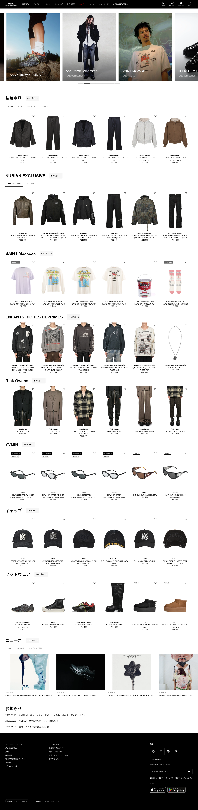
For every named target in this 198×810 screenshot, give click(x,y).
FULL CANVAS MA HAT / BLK (144, 561)
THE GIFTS (71, 4)
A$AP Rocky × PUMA (83, 622)
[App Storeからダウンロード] (158, 790)
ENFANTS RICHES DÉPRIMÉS (53, 233)
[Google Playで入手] (176, 790)
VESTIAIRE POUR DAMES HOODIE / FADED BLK (114, 369)
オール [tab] (10, 106)
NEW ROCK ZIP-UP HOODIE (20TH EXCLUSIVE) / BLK (84, 237)
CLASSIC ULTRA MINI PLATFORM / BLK (145, 626)
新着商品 (25, 4)
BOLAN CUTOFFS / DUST (175, 431)
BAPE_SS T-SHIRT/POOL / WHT (84, 304)
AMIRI (23, 559)
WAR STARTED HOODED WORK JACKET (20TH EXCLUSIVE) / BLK (53, 237)
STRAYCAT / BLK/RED (83, 625)
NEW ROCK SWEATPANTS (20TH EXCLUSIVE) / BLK (114, 237)
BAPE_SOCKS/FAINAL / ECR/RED (175, 304)
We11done (175, 559)
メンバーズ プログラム (13, 744)
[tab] (81, 83)
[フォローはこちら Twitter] (160, 751)
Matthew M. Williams (145, 233)
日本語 (23, 801)
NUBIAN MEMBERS (120, 4)
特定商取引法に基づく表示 (15, 759)
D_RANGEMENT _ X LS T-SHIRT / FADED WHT (144, 369)
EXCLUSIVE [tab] (30, 184)
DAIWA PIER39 (23, 155)
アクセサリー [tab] (45, 106)
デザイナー (37, 4)
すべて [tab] (10, 648)
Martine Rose (114, 559)
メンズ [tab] (20, 106)
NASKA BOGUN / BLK (114, 625)
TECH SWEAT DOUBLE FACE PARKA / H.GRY (145, 159)
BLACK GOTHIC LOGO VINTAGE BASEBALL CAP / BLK (175, 562)
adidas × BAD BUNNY (22, 622)
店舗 (7, 752)
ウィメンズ (59, 4)
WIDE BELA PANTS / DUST (145, 431)
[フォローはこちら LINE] (168, 751)
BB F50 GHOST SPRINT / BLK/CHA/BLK (22, 626)
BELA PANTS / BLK (114, 431)
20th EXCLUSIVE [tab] (14, 184)
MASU (84, 559)
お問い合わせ (54, 759)
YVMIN (22, 493)
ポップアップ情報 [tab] (35, 648)
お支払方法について (56, 748)
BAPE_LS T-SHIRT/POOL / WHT (53, 304)
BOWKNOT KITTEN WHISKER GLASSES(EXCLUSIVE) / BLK (53, 496)
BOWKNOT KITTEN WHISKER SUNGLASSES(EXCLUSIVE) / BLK (23, 496)
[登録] (189, 771)
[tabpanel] (99, 138)
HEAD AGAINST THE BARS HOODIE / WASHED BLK (83, 369)
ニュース (91, 4)
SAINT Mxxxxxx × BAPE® (23, 302)
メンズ (47, 4)
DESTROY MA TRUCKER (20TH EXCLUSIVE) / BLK (23, 562)
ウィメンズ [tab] (31, 106)
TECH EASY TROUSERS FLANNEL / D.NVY (114, 159)
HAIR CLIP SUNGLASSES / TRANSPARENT (175, 496)
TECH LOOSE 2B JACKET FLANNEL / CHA (22, 159)
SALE (81, 4)
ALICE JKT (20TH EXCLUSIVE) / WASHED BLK (23, 237)
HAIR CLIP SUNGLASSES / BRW (145, 495)
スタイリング (103, 4)
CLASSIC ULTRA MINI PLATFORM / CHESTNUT (175, 626)
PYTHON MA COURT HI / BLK (53, 625)
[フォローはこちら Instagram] (153, 751)
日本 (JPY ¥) (11, 801)
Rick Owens (23, 233)
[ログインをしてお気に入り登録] (33, 116)
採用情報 (8, 755)
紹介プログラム (11, 748)
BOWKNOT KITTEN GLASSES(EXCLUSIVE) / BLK (114, 496)
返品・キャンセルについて (58, 755)
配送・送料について (56, 752)
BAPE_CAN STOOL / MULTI (144, 304)
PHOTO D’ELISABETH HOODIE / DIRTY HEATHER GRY (53, 369)
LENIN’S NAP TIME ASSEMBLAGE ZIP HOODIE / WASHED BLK (23, 369)
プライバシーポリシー (13, 766)
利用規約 (8, 762)
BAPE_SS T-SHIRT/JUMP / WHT (114, 304)
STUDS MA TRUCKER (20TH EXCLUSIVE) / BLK (53, 562)
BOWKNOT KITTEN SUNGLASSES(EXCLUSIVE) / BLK (84, 496)
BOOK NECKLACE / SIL (175, 368)
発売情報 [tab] (21, 648)
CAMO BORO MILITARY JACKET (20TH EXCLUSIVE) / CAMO (145, 237)
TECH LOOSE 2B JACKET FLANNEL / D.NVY (83, 159)
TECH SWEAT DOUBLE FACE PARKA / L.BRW (175, 159)
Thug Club (84, 233)
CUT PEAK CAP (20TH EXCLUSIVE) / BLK (114, 562)
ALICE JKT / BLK (23, 431)
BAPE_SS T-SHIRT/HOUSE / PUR (22, 304)
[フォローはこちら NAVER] (175, 751)
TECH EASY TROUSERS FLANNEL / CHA (53, 159)
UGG (144, 622)
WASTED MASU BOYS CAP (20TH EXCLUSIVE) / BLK (84, 562)
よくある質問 (54, 744)
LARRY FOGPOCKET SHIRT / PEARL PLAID (84, 432)
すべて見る (31, 98)
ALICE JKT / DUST (53, 431)
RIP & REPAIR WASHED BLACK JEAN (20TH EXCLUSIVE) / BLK (175, 237)
